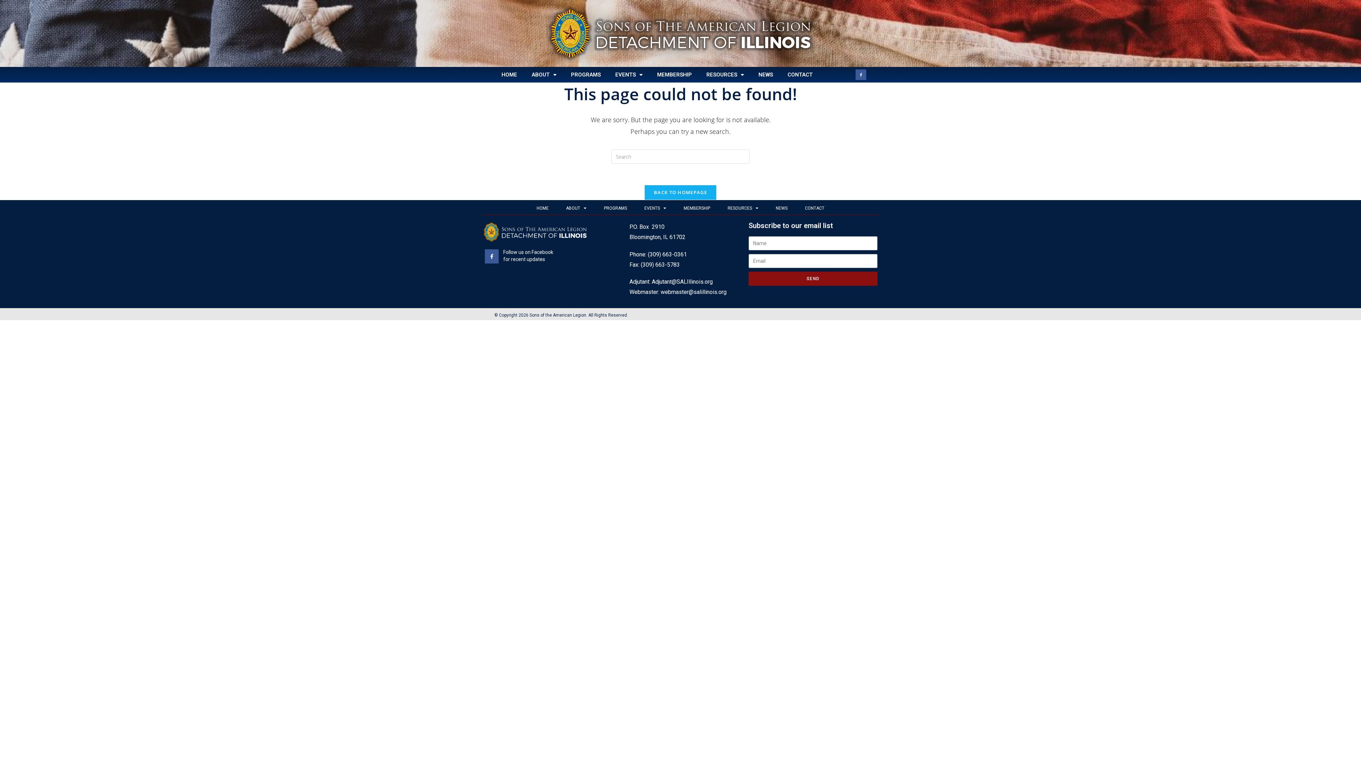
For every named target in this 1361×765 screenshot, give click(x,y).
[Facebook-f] (861, 74)
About (541, 75)
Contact (800, 75)
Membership (674, 75)
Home (509, 75)
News (765, 75)
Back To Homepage (680, 192)
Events (625, 75)
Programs (586, 75)
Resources (721, 75)
